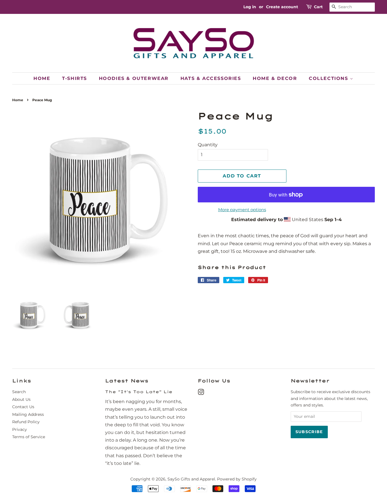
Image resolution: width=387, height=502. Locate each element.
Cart (318, 6)
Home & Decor (275, 78)
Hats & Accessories (210, 78)
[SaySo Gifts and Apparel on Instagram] (201, 393)
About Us (21, 399)
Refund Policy (26, 422)
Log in (249, 6)
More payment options (242, 209)
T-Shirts (74, 78)
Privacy (19, 429)
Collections (329, 78)
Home (41, 78)
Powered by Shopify (237, 479)
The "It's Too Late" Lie (139, 391)
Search (19, 391)
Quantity (208, 144)
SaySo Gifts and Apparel (191, 479)
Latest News (126, 381)
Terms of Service (28, 437)
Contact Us (23, 406)
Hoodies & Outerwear (134, 78)
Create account (282, 6)
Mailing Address (28, 414)
